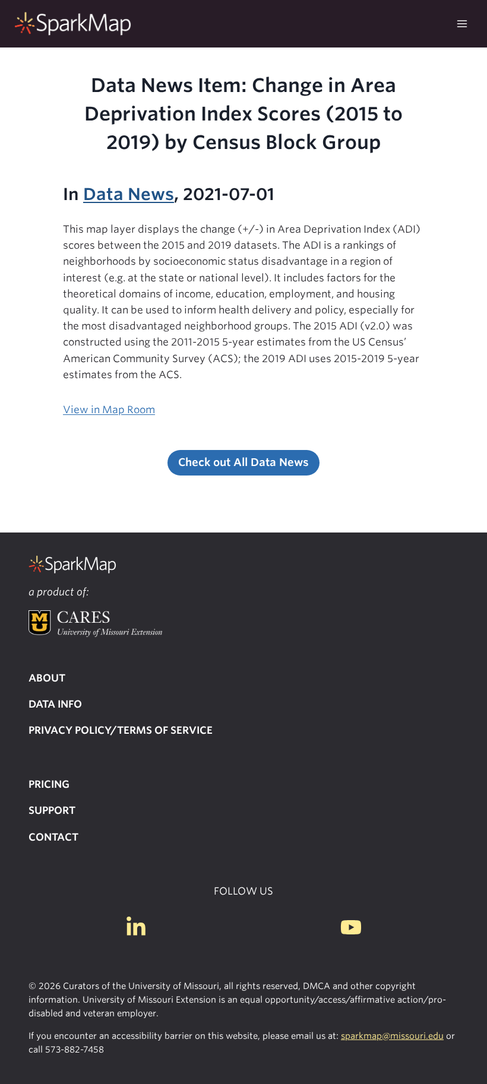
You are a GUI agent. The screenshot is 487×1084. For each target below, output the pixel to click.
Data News (128, 194)
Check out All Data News (243, 462)
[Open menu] (462, 23)
